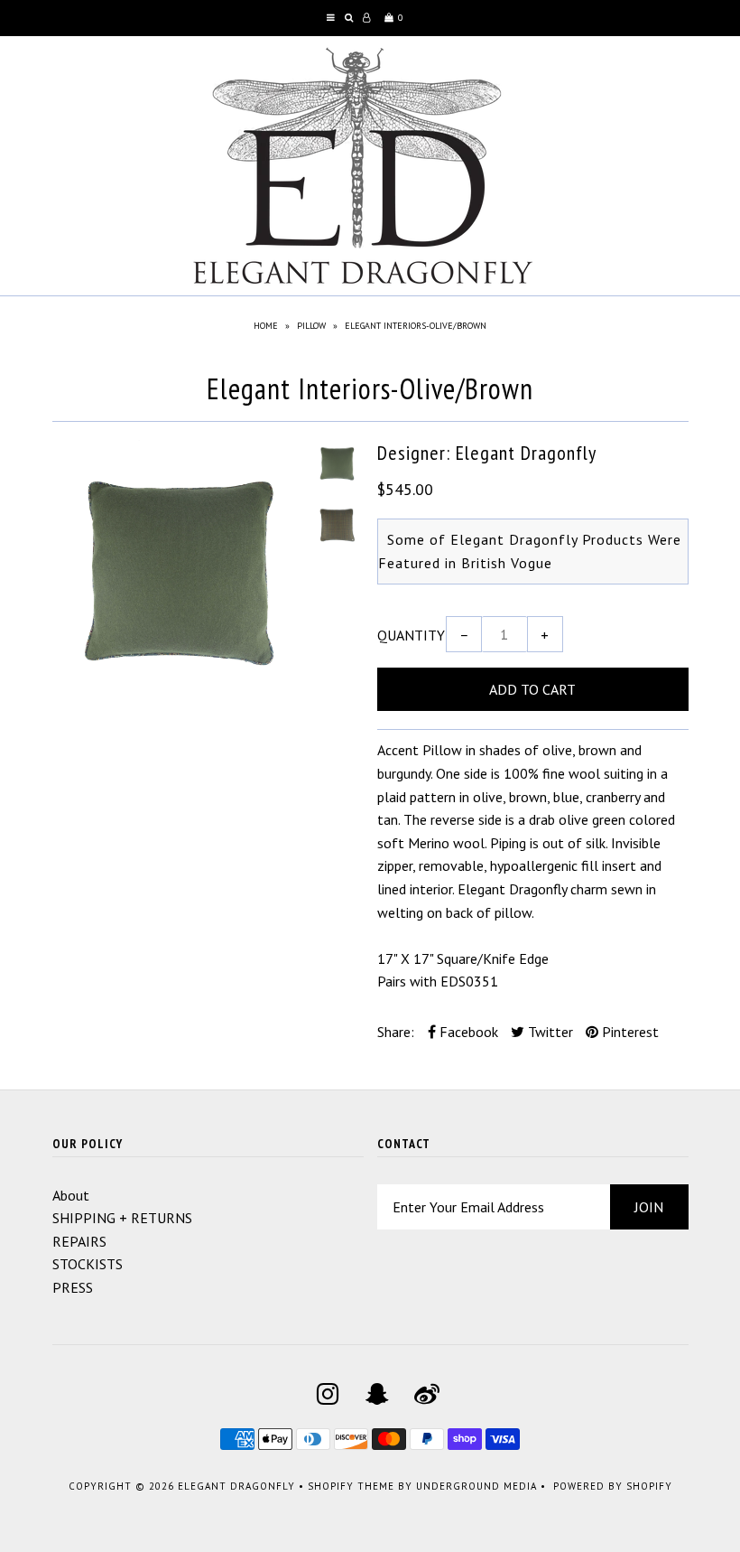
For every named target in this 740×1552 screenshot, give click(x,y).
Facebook (467, 1032)
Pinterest (628, 1032)
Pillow (311, 326)
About (70, 1195)
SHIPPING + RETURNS (122, 1218)
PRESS (72, 1287)
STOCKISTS (87, 1264)
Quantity (411, 635)
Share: (395, 1032)
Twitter (548, 1032)
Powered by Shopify (612, 1486)
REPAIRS (79, 1241)
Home (266, 326)
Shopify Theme (351, 1486)
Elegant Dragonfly (236, 1486)
